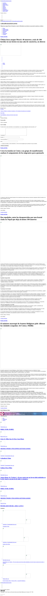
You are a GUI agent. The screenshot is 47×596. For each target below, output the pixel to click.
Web (1, 141)
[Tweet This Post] (25, 58)
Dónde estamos (5, 4)
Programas (5, 9)
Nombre (2, 137)
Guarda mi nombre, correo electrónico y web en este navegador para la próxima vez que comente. (19, 143)
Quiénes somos (5, 10)
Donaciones (5, 3)
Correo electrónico (4, 139)
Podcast (4, 32)
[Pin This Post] (25, 59)
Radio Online (5, 11)
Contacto (4, 2)
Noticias (4, 6)
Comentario (2, 135)
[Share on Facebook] (25, 57)
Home (4, 5)
